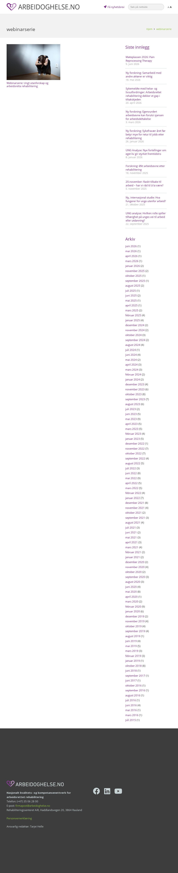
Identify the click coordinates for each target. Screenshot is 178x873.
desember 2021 (134, 502)
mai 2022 (131, 478)
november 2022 (135, 448)
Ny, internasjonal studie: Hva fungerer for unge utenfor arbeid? (146, 199)
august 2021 (132, 522)
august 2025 (132, 285)
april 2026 (131, 256)
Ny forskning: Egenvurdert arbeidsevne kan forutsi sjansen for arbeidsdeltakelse (145, 115)
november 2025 (135, 271)
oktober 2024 (133, 335)
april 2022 (131, 483)
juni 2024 (131, 354)
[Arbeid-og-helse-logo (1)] (43, 7)
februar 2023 (133, 433)
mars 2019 (131, 651)
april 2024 (131, 364)
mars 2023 (131, 429)
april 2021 (131, 542)
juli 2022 (130, 468)
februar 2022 (133, 493)
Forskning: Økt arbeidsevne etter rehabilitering (145, 167)
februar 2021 (133, 552)
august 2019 (132, 636)
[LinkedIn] (107, 791)
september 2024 (135, 340)
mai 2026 (131, 251)
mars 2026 (131, 261)
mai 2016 (131, 710)
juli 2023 (130, 409)
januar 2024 (132, 379)
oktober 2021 (133, 512)
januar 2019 (132, 660)
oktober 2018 (133, 665)
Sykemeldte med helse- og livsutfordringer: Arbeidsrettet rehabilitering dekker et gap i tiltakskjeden (143, 94)
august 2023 (132, 404)
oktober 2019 (133, 626)
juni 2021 (131, 532)
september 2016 (135, 690)
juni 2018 (131, 670)
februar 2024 (133, 374)
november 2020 (135, 567)
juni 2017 (131, 680)
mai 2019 (131, 646)
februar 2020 (133, 606)
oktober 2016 (133, 685)
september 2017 (135, 675)
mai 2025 (131, 300)
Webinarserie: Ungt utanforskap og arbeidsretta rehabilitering (27, 84)
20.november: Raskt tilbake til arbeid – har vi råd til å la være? (144, 183)
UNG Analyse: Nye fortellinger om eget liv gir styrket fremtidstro (146, 152)
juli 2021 (130, 527)
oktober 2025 (133, 275)
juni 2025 (131, 295)
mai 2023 (131, 419)
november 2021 (135, 507)
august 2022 (132, 463)
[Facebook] (96, 791)
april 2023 (131, 424)
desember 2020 (134, 562)
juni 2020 (131, 586)
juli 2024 (130, 350)
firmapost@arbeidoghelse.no (32, 805)
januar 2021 (132, 557)
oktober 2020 (133, 572)
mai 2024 (131, 359)
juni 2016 (131, 705)
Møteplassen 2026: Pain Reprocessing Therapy (140, 58)
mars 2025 (131, 310)
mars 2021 (131, 547)
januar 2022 (132, 498)
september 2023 (135, 399)
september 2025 (135, 280)
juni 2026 (131, 246)
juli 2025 (130, 290)
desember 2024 (134, 325)
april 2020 (131, 596)
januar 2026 (132, 266)
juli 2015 (130, 720)
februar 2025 (133, 315)
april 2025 (131, 305)
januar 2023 (132, 438)
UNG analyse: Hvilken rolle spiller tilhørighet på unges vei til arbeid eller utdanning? (146, 216)
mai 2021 (131, 537)
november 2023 (135, 389)
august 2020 (132, 581)
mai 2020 (131, 591)
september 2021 (135, 517)
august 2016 (132, 695)
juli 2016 (130, 700)
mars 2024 (131, 369)
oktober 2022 (133, 453)
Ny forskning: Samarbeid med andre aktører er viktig (143, 74)
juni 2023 (131, 414)
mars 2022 (131, 488)
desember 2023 (134, 384)
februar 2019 (133, 656)
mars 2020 (131, 601)
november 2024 (135, 330)
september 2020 (135, 577)
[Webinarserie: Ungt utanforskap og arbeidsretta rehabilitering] (33, 62)
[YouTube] (118, 791)
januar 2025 (132, 320)
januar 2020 (132, 611)
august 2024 (132, 345)
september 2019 (135, 631)
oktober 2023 (133, 394)
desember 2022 (134, 443)
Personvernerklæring (19, 818)
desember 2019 (134, 616)
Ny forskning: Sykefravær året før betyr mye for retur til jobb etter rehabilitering (145, 134)
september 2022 (135, 458)
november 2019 (135, 621)
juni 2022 (131, 473)
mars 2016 (131, 715)
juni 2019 (131, 641)
